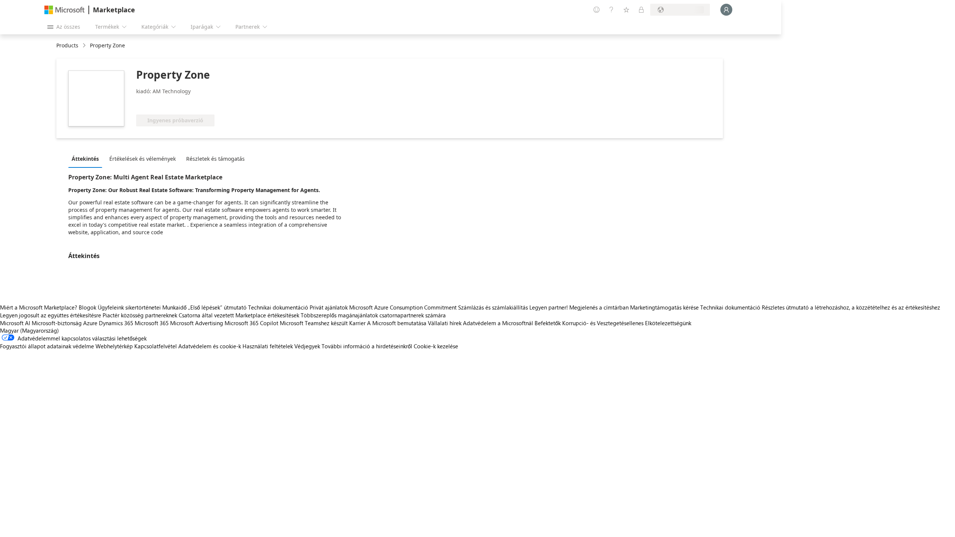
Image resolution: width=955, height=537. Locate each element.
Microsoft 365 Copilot (251, 323)
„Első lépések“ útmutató (217, 307)
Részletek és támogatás (215, 158)
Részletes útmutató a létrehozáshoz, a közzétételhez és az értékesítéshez (851, 307)
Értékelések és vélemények (142, 158)
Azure (90, 323)
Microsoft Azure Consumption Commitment (403, 307)
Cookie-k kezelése (436, 346)
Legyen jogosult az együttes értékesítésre (50, 315)
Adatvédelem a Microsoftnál (498, 323)
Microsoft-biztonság (57, 323)
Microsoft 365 (152, 323)
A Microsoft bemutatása (396, 323)
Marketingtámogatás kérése (664, 307)
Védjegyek (307, 346)
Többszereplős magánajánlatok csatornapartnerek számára (373, 315)
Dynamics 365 (116, 323)
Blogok (87, 307)
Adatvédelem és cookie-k (209, 346)
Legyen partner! (548, 307)
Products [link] (67, 45)
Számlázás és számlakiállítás (493, 307)
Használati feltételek (267, 346)
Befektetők (548, 323)
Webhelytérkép (114, 346)
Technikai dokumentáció (278, 307)
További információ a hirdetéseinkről (367, 346)
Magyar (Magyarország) (29, 330)
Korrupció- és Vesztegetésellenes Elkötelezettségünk (626, 323)
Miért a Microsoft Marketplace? (38, 307)
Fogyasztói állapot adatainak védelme (47, 346)
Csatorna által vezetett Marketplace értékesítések (239, 315)
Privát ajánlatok (329, 307)
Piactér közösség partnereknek (140, 315)
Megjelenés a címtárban (599, 307)
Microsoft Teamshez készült (314, 323)
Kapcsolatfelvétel (155, 346)
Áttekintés (85, 158)
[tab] (87, 158)
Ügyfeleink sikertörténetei (129, 307)
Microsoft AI (15, 323)
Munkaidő (174, 307)
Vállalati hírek (444, 323)
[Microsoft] (64, 10)
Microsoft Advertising (196, 323)
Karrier (357, 323)
